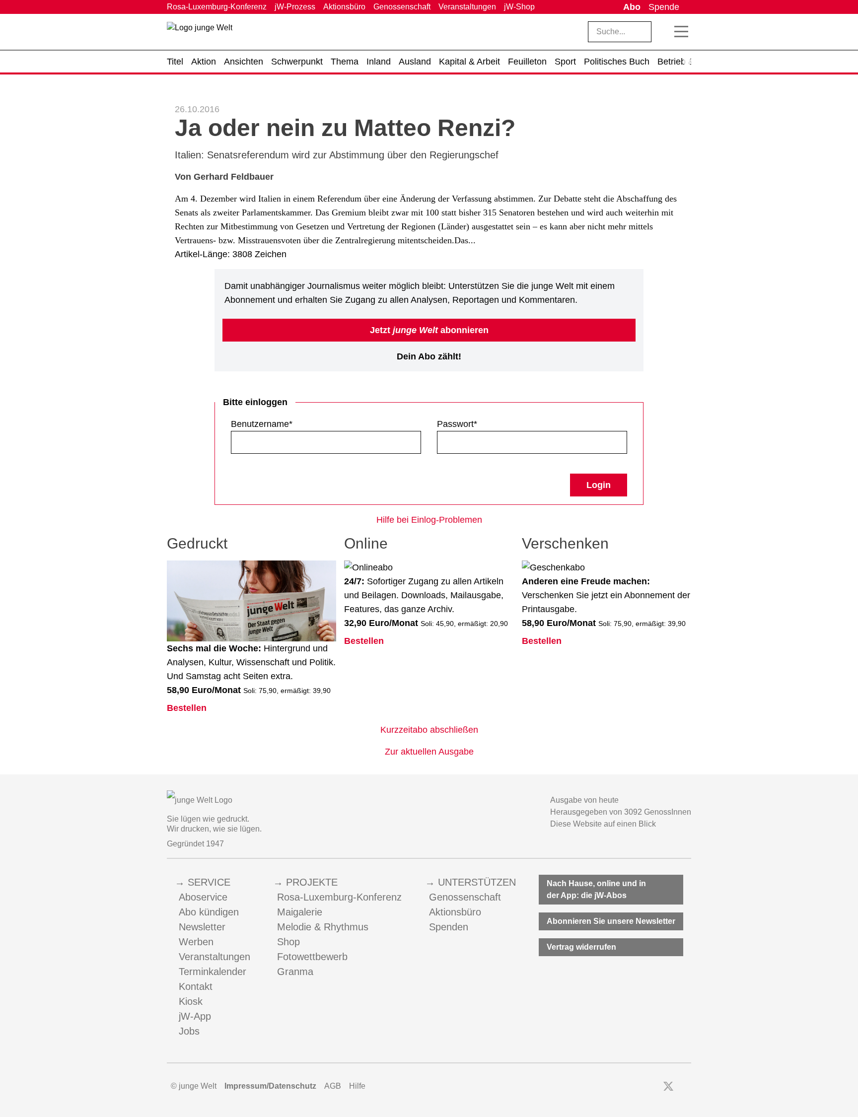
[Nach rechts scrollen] (687, 62)
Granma (295, 971)
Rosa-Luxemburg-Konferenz (217, 6)
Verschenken (565, 543)
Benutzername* (261, 424)
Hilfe (357, 1086)
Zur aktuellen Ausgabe (429, 752)
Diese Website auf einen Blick (603, 824)
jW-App (195, 1016)
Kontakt (196, 986)
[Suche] (663, 32)
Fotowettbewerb (312, 956)
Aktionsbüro (344, 6)
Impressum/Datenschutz (270, 1086)
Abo (632, 7)
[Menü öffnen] (681, 32)
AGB (332, 1086)
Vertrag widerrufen (581, 947)
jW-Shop (519, 6)
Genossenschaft (401, 6)
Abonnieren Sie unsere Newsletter (611, 921)
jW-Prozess (295, 6)
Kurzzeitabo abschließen (429, 730)
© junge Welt (193, 1086)
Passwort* (457, 424)
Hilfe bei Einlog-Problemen (429, 520)
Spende (663, 7)
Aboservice (203, 897)
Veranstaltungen (467, 6)
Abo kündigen (209, 912)
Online (366, 543)
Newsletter (202, 926)
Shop (288, 941)
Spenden (448, 926)
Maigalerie (299, 912)
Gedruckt (197, 543)
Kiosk (191, 1001)
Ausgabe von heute (584, 800)
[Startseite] (199, 34)
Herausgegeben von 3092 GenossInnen (620, 812)
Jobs (189, 1031)
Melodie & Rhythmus (322, 926)
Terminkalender (212, 971)
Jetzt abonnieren (429, 330)
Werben (196, 941)
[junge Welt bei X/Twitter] (668, 1086)
